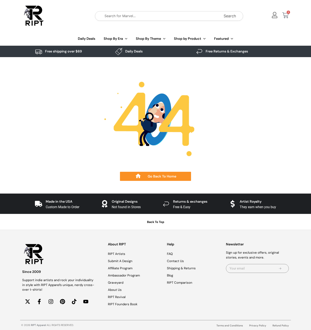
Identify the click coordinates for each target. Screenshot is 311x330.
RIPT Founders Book (123, 304)
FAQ (170, 254)
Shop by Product (187, 38)
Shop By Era (113, 38)
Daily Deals (86, 38)
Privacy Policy (257, 325)
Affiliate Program (120, 268)
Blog (170, 275)
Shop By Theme (148, 38)
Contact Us (175, 261)
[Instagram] (50, 301)
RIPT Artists (116, 254)
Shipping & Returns (181, 268)
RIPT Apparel (38, 325)
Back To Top (155, 222)
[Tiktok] (74, 301)
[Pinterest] (62, 301)
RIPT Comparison (179, 282)
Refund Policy (280, 325)
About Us (115, 290)
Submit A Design (120, 261)
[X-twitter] (27, 301)
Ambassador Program (124, 275)
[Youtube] (85, 301)
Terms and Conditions (229, 325)
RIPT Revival (116, 297)
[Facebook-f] (39, 301)
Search (230, 16)
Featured (221, 38)
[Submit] (280, 268)
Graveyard (115, 282)
